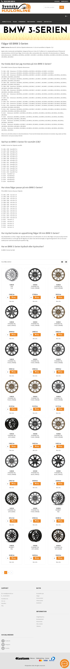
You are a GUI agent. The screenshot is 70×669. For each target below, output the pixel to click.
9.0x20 (35, 435)
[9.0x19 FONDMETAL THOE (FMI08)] (11, 349)
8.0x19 (35, 323)
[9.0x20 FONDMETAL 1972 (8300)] (35, 535)
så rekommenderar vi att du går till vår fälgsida (14, 238)
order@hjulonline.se (8, 593)
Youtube (7, 648)
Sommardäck (22, 21)
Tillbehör (38, 626)
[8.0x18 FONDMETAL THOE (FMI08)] (35, 275)
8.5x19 (12, 435)
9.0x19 (11, 361)
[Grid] (62, 261)
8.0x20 (11, 472)
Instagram (7, 644)
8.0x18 (12, 286)
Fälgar (15, 21)
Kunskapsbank (39, 619)
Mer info (11, 301)
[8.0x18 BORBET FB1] (58, 498)
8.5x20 (35, 472)
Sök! (61, 7)
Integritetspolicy (40, 617)
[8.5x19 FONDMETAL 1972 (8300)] (11, 424)
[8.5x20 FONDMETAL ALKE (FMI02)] (35, 461)
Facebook (7, 641)
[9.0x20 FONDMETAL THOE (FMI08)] (35, 424)
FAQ (2, 606)
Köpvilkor (3, 603)
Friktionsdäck (31, 21)
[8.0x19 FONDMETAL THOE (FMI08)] (35, 312)
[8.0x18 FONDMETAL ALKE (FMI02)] (11, 312)
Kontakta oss (48, 21)
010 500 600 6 (9, 1)
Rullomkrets (39, 621)
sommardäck (35, 53)
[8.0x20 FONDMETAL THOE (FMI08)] (11, 461)
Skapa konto (64, 1)
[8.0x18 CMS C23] (11, 275)
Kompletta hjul (6, 21)
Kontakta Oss (4, 598)
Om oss (3, 601)
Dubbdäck (39, 21)
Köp (14, 297)
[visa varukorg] (66, 16)
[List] (66, 261)
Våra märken (39, 624)
